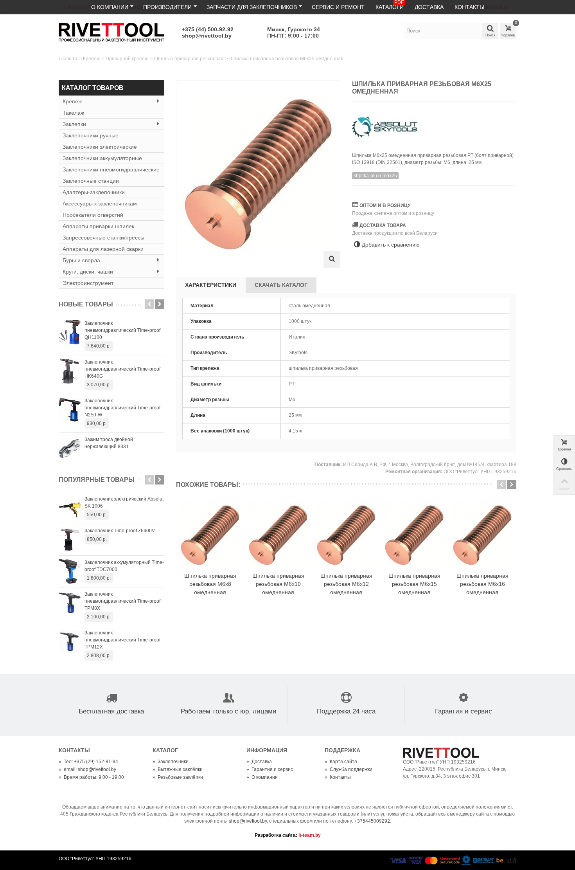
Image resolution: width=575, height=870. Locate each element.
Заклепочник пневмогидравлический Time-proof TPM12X (122, 640)
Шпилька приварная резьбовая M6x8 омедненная (210, 584)
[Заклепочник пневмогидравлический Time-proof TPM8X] (70, 603)
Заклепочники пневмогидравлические (111, 169)
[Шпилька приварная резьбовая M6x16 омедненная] (482, 535)
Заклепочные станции (91, 181)
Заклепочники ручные (91, 135)
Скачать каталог (281, 285)
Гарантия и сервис (269, 769)
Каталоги (390, 5)
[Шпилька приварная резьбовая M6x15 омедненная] (414, 535)
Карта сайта (341, 761)
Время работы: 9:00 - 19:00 (91, 777)
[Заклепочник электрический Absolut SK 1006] (70, 508)
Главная (68, 58)
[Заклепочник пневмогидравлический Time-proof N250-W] (70, 409)
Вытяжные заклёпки (178, 769)
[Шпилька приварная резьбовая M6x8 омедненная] (210, 535)
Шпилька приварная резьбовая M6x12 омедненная (346, 584)
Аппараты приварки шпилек (98, 226)
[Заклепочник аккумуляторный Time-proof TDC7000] (70, 571)
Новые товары (86, 304)
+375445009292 (372, 821)
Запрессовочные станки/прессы (103, 237)
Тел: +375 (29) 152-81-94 (88, 761)
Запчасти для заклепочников (252, 7)
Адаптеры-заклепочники (94, 192)
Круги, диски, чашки (88, 271)
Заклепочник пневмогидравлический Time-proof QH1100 (122, 330)
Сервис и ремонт (338, 7)
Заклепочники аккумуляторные (102, 158)
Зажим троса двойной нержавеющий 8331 (108, 443)
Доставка (429, 7)
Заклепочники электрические (100, 147)
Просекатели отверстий (93, 215)
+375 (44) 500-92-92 (208, 29)
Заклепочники (171, 761)
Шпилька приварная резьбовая (188, 58)
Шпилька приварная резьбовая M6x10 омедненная (278, 584)
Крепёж (72, 101)
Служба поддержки (348, 769)
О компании (109, 7)
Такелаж (73, 113)
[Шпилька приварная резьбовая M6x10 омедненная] (278, 535)
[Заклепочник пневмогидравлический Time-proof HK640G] (70, 371)
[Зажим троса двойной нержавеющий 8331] (70, 448)
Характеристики (210, 285)
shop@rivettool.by (207, 35)
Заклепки (74, 124)
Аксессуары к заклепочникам (100, 203)
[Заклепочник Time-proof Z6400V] (70, 539)
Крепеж (91, 58)
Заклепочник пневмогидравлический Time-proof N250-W (122, 408)
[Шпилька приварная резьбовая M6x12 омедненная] (346, 535)
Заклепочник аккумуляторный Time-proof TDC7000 (124, 566)
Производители (167, 7)
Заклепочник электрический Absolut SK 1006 (124, 502)
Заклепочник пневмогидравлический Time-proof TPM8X (122, 601)
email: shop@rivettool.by (87, 769)
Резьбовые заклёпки (178, 777)
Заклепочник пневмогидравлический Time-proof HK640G (122, 369)
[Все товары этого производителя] (434, 124)
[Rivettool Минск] (111, 31)
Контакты (469, 7)
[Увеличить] (331, 259)
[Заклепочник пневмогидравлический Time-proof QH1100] (70, 332)
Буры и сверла (81, 260)
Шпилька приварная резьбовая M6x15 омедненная (414, 584)
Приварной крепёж (127, 58)
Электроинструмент (88, 283)
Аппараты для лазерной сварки (103, 249)
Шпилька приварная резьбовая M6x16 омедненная (482, 584)
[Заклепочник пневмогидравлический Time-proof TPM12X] (70, 641)
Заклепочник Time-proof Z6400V (119, 530)
